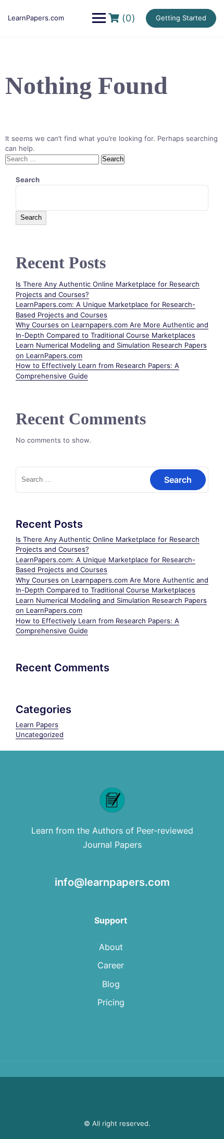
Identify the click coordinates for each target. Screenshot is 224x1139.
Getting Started (181, 18)
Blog (111, 984)
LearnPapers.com (36, 18)
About (111, 947)
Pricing (111, 1002)
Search (28, 179)
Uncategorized (40, 734)
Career (110, 965)
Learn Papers (37, 724)
